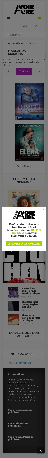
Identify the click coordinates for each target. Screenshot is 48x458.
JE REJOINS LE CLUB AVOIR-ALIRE (24, 244)
